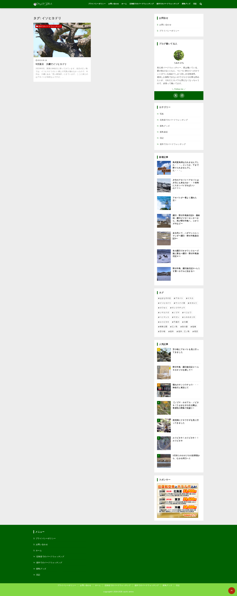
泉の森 (185, 327)
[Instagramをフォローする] (182, 95)
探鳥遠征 (164, 132)
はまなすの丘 (165, 298)
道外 (172, 331)
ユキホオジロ (189, 317)
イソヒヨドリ (165, 303)
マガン (176, 317)
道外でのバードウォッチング (167, 4)
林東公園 (163, 327)
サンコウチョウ (178, 308)
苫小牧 (162, 331)
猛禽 (194, 327)
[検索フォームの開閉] (201, 4)
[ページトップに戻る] (231, 590)
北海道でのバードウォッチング (141, 4)
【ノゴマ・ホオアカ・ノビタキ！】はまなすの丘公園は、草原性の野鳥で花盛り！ (186, 405)
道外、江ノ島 (184, 331)
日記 (195, 4)
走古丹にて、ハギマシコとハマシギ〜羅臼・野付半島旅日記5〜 (186, 236)
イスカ (190, 298)
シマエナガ (164, 312)
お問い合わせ (113, 4)
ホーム (124, 4)
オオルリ (193, 303)
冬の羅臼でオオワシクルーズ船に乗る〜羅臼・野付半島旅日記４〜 (186, 253)
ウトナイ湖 (180, 303)
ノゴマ (176, 312)
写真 (162, 114)
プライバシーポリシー (97, 4)
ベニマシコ (164, 317)
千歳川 (176, 322)
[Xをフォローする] (175, 95)
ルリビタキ (164, 322)
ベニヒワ (187, 312)
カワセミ (163, 308)
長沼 (196, 331)
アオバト (179, 298)
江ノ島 (174, 327)
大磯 (186, 322)
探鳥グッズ (186, 4)
